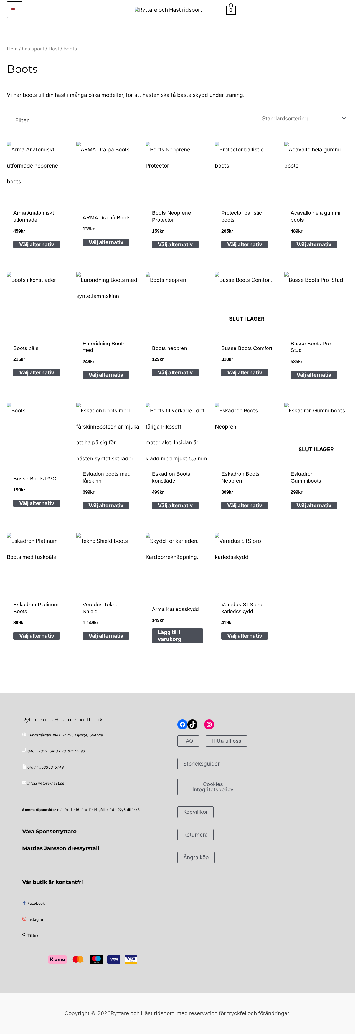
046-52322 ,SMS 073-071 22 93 (56, 751)
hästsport (33, 49)
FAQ (188, 741)
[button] (216, 10)
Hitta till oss (226, 741)
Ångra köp (196, 857)
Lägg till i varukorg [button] (169, 635)
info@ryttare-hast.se (45, 783)
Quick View (39, 197)
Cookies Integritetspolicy (213, 787)
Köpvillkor (195, 812)
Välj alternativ (36, 244)
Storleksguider (201, 763)
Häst (54, 49)
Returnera (195, 834)
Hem (12, 49)
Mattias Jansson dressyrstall (60, 848)
